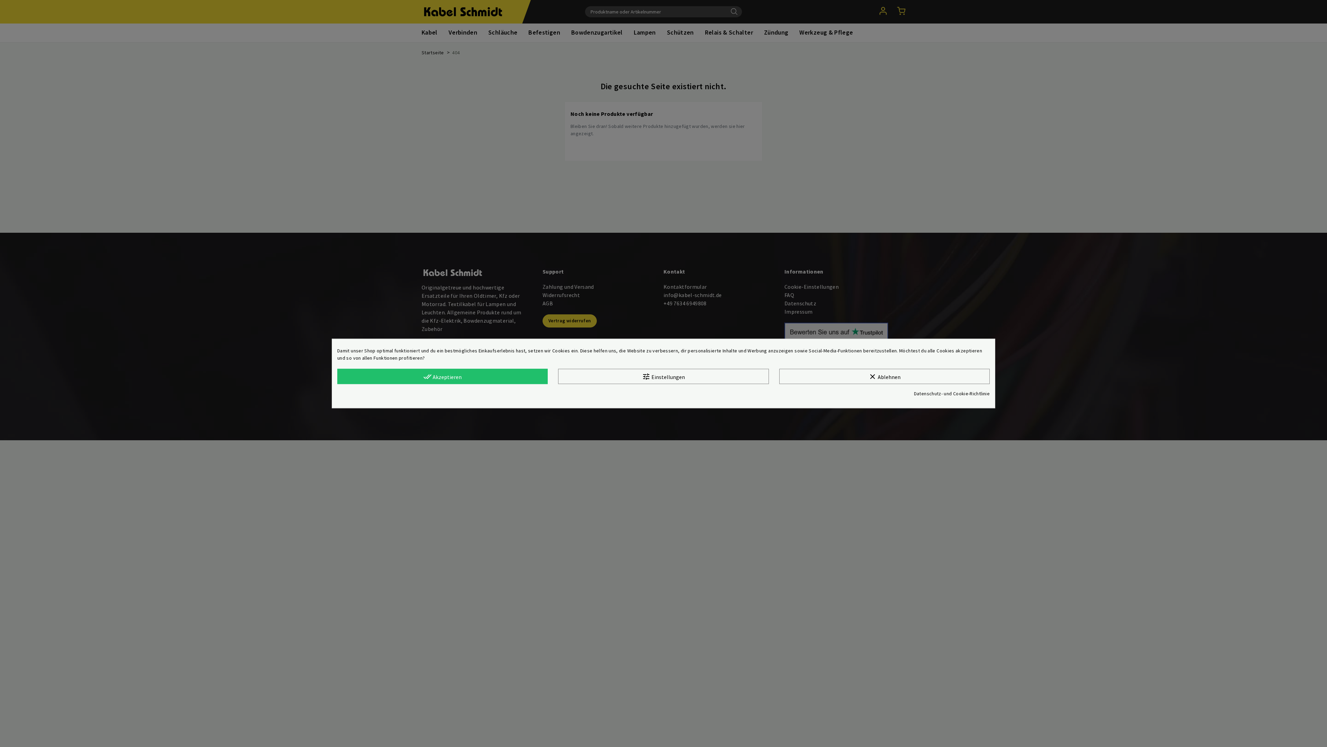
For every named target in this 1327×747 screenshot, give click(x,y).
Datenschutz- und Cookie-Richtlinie (952, 394)
